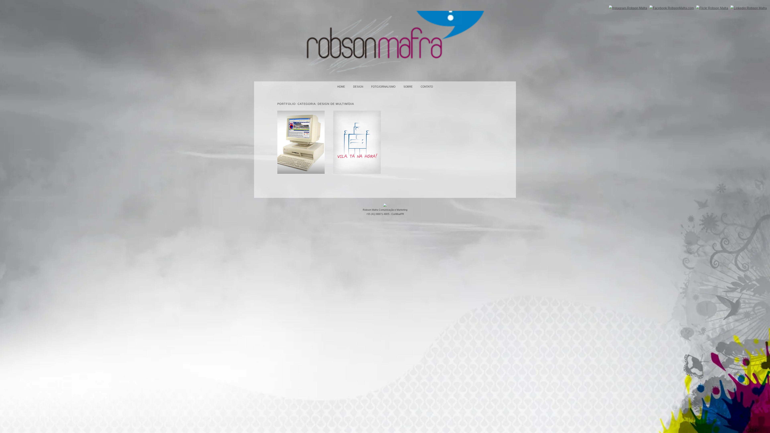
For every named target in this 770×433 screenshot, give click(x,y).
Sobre (408, 86)
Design (358, 86)
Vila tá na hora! (357, 142)
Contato (427, 86)
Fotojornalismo (383, 86)
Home (341, 86)
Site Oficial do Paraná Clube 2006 (301, 142)
